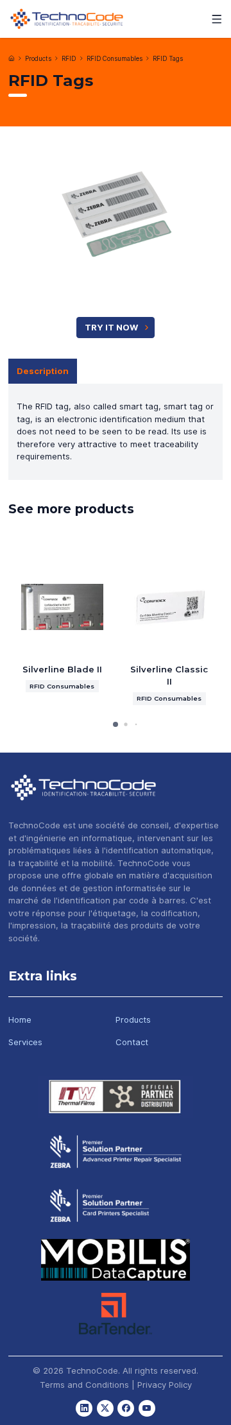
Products (38, 58)
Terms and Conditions (84, 1384)
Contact (132, 1042)
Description (43, 371)
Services (25, 1042)
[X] (105, 1408)
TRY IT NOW (111, 327)
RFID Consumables (114, 58)
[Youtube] (147, 1408)
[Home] (11, 58)
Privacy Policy (164, 1384)
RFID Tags (168, 58)
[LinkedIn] (84, 1408)
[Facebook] (125, 1408)
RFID (69, 58)
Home (19, 1019)
